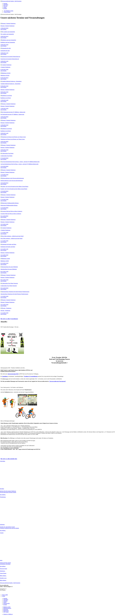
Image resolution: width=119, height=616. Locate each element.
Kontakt (5, 8)
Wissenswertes (6, 603)
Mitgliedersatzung (7, 608)
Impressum (5, 609)
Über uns (5, 6)
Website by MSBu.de (8, 614)
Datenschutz (6, 610)
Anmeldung (5, 376)
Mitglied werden (6, 607)
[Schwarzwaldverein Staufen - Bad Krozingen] (11, 1)
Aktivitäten (5, 4)
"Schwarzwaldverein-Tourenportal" (57, 381)
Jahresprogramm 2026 (13, 373)
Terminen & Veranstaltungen (31, 376)
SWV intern (6, 611)
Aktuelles (5, 600)
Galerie (4, 7)
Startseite (5, 3)
